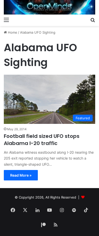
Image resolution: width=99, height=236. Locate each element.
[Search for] (92, 19)
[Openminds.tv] (49, 7)
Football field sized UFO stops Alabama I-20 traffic (41, 140)
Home (12, 32)
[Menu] (6, 19)
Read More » (20, 175)
